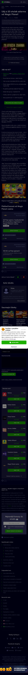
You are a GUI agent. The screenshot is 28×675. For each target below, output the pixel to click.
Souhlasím (15, 342)
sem (15, 339)
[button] (23, 329)
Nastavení (14, 347)
